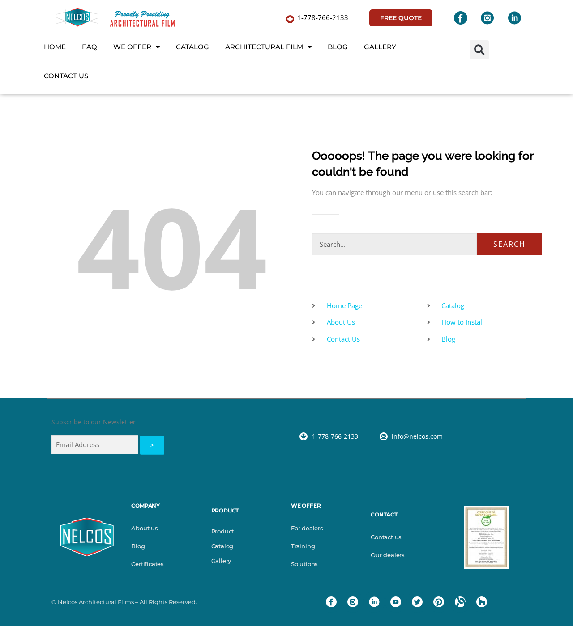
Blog (138, 546)
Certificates (147, 563)
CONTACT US (66, 76)
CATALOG (192, 46)
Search (509, 244)
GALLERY (380, 46)
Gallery (221, 560)
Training (303, 546)
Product (222, 531)
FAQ (89, 46)
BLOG (338, 46)
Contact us (386, 537)
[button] (479, 49)
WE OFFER (132, 46)
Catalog (222, 546)
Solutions (304, 563)
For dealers (307, 528)
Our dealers (388, 554)
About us (144, 528)
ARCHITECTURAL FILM (264, 46)
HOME (55, 46)
